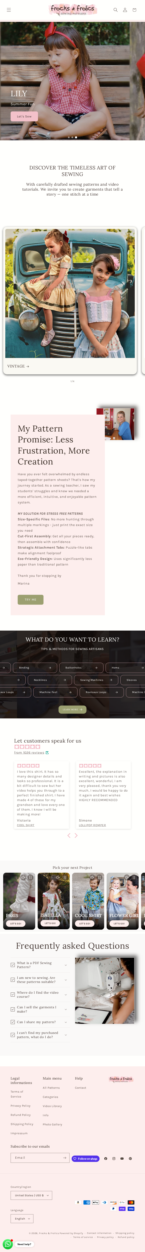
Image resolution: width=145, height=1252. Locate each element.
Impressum (19, 1133)
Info (46, 1115)
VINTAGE (16, 366)
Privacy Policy (21, 1105)
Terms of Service (17, 1094)
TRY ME (30, 599)
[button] (9, 10)
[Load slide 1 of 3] (69, 137)
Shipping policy (124, 1233)
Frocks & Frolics (49, 1233)
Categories (50, 1097)
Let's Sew (24, 116)
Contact (80, 1087)
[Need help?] (7, 1244)
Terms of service (83, 1237)
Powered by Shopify (71, 1233)
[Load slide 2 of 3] (72, 137)
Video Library (52, 1106)
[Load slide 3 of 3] (76, 137)
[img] (74, 747)
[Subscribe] (64, 1158)
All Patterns (51, 1087)
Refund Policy (21, 1115)
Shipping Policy (22, 1124)
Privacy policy (105, 1237)
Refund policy (126, 1237)
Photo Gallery (52, 1124)
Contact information (99, 1233)
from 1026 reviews (29, 752)
